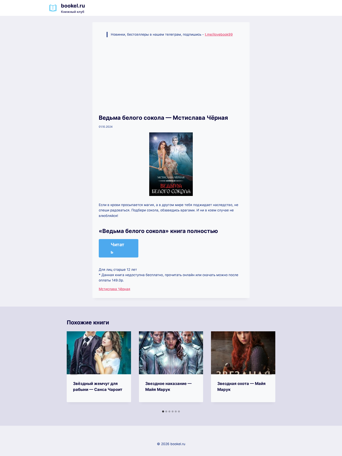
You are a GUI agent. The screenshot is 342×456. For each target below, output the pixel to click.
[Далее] (268, 369)
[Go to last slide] (73, 369)
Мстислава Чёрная (114, 289)
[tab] (163, 411)
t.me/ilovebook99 (219, 34)
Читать (117, 248)
